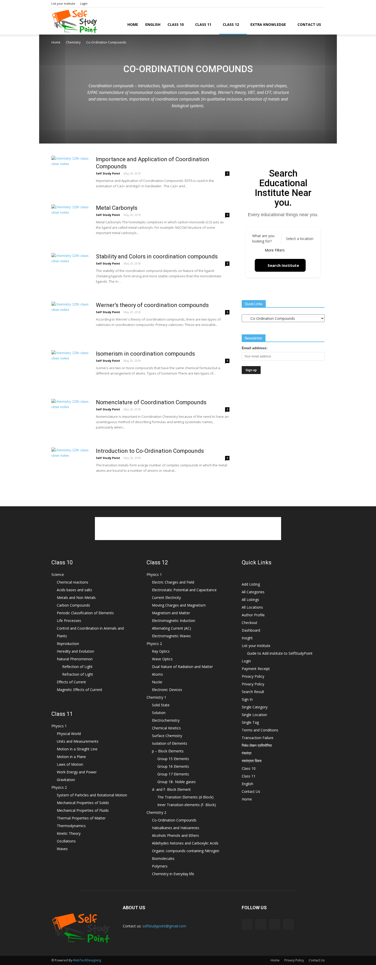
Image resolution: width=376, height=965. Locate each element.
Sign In (247, 699)
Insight (247, 637)
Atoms (157, 674)
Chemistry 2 (156, 812)
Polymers (160, 866)
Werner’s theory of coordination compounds (152, 305)
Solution (158, 712)
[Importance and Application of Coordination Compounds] (70, 175)
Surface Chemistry (167, 735)
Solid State (161, 705)
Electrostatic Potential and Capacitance (184, 589)
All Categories (253, 591)
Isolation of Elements (169, 743)
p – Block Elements (168, 751)
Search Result (253, 691)
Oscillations (66, 841)
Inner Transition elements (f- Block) (186, 804)
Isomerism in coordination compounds (145, 353)
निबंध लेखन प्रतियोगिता (257, 745)
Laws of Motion (70, 764)
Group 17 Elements (173, 774)
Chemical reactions (72, 582)
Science (57, 574)
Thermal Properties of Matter (81, 818)
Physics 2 (59, 787)
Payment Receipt (256, 668)
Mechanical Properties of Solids (83, 802)
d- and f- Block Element (171, 789)
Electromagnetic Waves (171, 635)
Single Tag (250, 722)
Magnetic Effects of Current (79, 689)
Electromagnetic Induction (173, 620)
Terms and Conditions (260, 730)
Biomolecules (163, 858)
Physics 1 (59, 725)
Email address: (255, 348)
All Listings (250, 599)
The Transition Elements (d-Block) (185, 797)
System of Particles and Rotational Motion (92, 795)
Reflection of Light (77, 666)
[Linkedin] (312, 3)
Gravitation (66, 779)
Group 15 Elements (173, 758)
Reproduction (68, 643)
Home (132, 24)
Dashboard (251, 630)
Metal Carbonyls (116, 208)
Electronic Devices (167, 689)
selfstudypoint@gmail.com (164, 926)
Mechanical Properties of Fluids (83, 810)
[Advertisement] (188, 83)
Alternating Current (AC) (171, 628)
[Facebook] (295, 3)
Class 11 (203, 24)
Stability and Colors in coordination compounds (157, 256)
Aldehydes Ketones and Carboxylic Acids (185, 843)
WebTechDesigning (87, 960)
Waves (62, 848)
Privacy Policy (253, 676)
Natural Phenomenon (75, 658)
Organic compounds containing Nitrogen (185, 850)
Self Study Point (108, 173)
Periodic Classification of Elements (85, 612)
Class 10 (176, 24)
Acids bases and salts (74, 589)
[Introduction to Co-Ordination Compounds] (70, 466)
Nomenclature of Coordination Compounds (151, 402)
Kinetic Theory (69, 833)
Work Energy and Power (77, 772)
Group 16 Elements (173, 766)
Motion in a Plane (71, 756)
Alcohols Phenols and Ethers (175, 835)
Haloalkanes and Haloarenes (175, 827)
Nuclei (157, 681)
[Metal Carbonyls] (70, 223)
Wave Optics (162, 658)
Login (83, 3)
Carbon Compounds (73, 605)
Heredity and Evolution (75, 651)
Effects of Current (71, 681)
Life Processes (69, 620)
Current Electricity (166, 597)
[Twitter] (321, 3)
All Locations (252, 607)
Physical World (69, 733)
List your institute (63, 3)
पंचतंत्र (246, 753)
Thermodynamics (71, 825)
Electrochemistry (166, 720)
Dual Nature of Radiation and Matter (182, 666)
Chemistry (73, 42)
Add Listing (251, 584)
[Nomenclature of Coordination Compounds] (70, 418)
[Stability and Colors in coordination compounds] (70, 272)
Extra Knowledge (268, 24)
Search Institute (283, 265)
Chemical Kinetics (166, 728)
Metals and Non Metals (76, 597)
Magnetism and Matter (171, 612)
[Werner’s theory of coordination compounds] (70, 321)
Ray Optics (161, 651)
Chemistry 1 (156, 697)
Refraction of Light (77, 674)
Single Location (254, 714)
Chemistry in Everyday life (173, 873)
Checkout (249, 622)
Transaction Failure (257, 737)
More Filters (275, 250)
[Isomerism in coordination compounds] (70, 369)
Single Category (255, 707)
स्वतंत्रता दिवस (251, 760)
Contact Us (309, 24)
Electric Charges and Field (173, 582)
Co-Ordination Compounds (174, 820)
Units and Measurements (77, 741)
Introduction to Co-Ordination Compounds (150, 451)
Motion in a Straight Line (77, 749)
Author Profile (253, 614)
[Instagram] (304, 3)
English (152, 24)
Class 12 (231, 24)
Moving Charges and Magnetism (179, 605)
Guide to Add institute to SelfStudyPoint (280, 653)
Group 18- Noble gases (176, 781)
